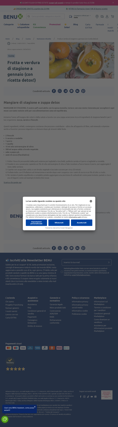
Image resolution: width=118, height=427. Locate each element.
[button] (5, 419)
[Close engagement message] (35, 407)
